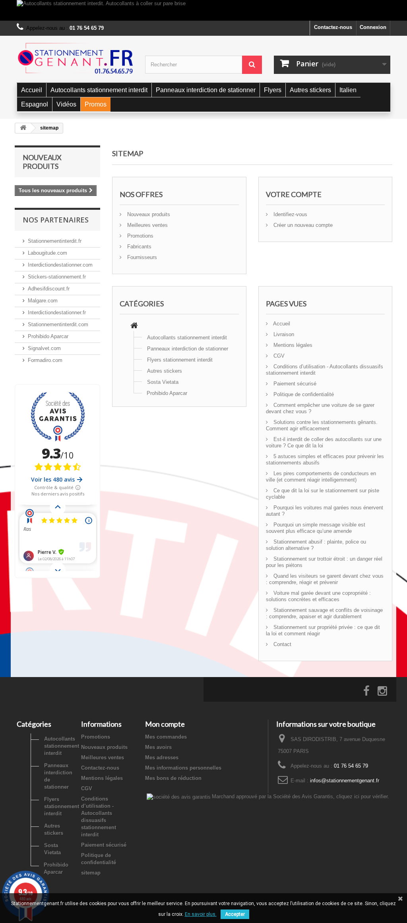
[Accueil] (134, 326)
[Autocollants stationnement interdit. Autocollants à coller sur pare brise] (203, 10)
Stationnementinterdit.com (58, 324)
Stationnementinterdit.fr (54, 241)
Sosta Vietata (162, 382)
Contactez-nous (333, 27)
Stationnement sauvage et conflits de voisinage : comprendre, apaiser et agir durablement (324, 613)
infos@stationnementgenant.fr (344, 781)
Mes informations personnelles (183, 768)
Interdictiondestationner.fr (57, 312)
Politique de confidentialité (303, 394)
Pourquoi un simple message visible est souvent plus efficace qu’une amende (315, 528)
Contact (281, 644)
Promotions (139, 236)
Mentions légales (292, 345)
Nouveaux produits (42, 161)
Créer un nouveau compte (302, 225)
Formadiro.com (45, 360)
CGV (278, 356)
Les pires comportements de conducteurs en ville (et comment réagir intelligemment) (321, 476)
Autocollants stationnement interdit (187, 338)
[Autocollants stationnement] (75, 58)
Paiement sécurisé (294, 384)
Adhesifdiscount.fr (49, 289)
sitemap (91, 873)
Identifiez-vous (289, 214)
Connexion (373, 27)
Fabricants (138, 247)
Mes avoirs (158, 747)
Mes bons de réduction (173, 778)
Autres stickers (164, 371)
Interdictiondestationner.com (60, 265)
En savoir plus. (201, 914)
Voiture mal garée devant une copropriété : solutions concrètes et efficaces (318, 596)
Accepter (235, 914)
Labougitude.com (47, 253)
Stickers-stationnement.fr (57, 277)
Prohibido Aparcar (48, 336)
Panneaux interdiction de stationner (187, 349)
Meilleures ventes (147, 225)
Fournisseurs (141, 257)
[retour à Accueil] (23, 128)
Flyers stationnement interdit (180, 360)
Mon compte (165, 724)
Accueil (281, 324)
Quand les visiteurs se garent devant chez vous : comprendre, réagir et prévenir (325, 579)
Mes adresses (161, 757)
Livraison (283, 334)
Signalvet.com (44, 348)
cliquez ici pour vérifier (362, 796)
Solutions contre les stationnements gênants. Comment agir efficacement (322, 425)
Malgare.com (43, 301)
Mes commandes (166, 737)
